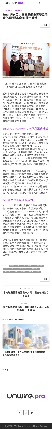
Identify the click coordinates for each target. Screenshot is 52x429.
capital (27, 266)
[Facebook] (19, 412)
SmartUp (35, 268)
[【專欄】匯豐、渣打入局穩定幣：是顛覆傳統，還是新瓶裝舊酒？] (26, 336)
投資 (37, 271)
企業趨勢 (8, 10)
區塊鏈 (23, 271)
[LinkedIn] (32, 412)
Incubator (23, 268)
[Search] (40, 3)
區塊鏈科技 (18, 10)
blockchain (15, 266)
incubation (9, 268)
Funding (38, 266)
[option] (26, 340)
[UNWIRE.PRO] (14, 2)
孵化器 (31, 271)
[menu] (46, 3)
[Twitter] (26, 412)
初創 (16, 271)
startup (8, 271)
